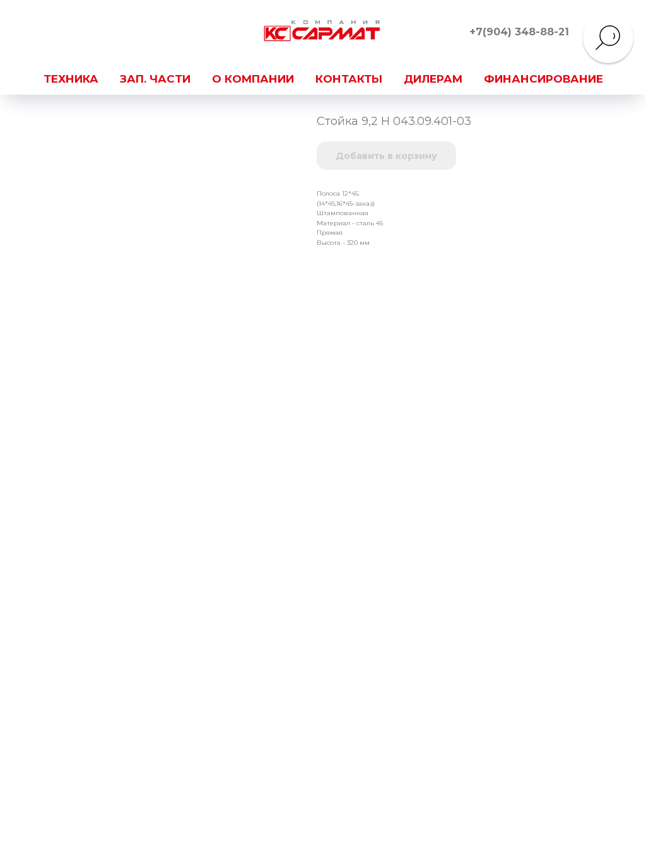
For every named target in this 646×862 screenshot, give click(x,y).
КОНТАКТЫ (348, 79)
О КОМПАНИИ (253, 79)
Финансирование (543, 79)
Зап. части (155, 79)
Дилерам (433, 79)
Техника (71, 79)
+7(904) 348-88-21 (519, 32)
